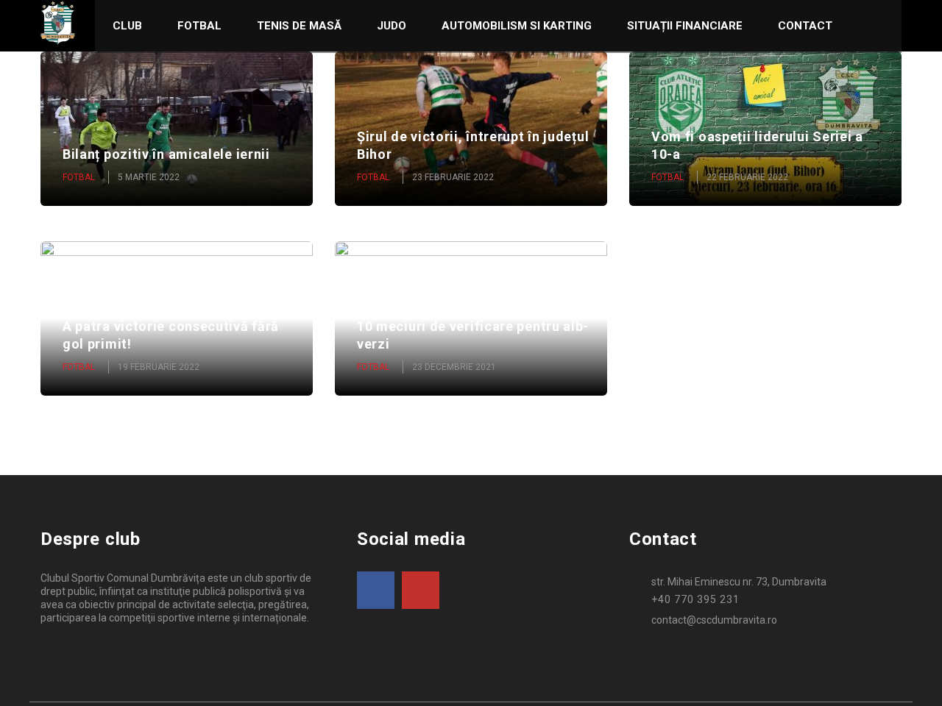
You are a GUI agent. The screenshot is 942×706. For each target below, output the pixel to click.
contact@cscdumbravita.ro (714, 620)
